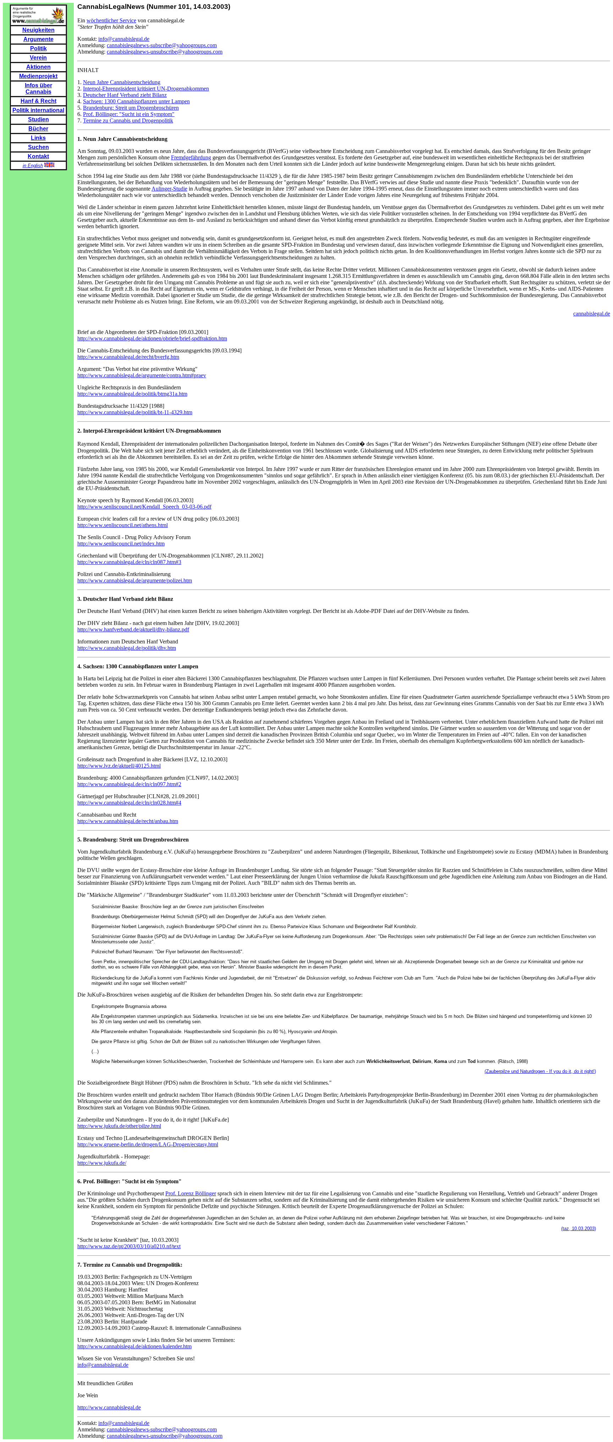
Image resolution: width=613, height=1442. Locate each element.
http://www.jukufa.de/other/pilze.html (119, 1126)
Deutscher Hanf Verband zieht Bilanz (125, 95)
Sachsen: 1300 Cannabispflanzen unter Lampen (136, 101)
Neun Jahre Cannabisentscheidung (121, 82)
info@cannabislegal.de (123, 39)
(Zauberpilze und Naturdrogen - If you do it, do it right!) (540, 1071)
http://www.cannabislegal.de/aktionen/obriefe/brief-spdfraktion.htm (152, 338)
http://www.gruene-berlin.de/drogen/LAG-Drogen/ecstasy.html (147, 1144)
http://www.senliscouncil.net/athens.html (122, 525)
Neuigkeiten (38, 30)
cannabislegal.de (591, 314)
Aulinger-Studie (169, 189)
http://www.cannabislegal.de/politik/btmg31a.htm (132, 394)
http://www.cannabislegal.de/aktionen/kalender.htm (134, 1346)
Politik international (38, 110)
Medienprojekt (38, 76)
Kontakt (38, 156)
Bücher (38, 129)
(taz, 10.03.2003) (578, 1228)
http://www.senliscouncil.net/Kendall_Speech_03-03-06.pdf (144, 507)
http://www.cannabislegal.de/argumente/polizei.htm (134, 580)
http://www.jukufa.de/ (101, 1163)
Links (38, 138)
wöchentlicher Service (111, 20)
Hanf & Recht (38, 101)
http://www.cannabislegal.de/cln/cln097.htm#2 (129, 784)
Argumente (38, 39)
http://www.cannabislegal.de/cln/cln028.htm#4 (129, 803)
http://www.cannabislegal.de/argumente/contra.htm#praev (141, 375)
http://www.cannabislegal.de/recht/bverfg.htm (128, 357)
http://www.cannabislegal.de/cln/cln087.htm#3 (129, 562)
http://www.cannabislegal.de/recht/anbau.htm (127, 821)
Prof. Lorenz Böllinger (190, 1193)
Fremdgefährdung (191, 157)
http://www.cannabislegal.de (109, 1407)
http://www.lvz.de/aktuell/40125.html (119, 766)
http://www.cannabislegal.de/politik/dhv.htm (126, 648)
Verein (38, 58)
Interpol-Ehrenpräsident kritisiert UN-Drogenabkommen (146, 89)
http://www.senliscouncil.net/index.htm (121, 544)
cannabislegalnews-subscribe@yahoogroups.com (162, 45)
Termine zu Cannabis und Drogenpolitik (128, 120)
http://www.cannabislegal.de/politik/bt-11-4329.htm (134, 412)
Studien (38, 119)
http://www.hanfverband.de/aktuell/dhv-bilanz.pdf (133, 629)
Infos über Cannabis (38, 88)
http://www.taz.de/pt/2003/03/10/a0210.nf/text (129, 1246)
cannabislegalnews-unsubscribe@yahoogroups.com (164, 52)
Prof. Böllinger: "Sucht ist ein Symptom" (129, 114)
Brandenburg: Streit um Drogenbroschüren (131, 108)
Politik (38, 48)
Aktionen (38, 67)
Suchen (38, 147)
